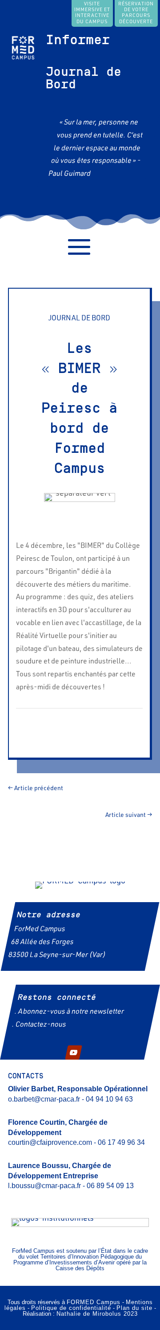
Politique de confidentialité (71, 1308)
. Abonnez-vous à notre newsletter (69, 1012)
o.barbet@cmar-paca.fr (44, 1099)
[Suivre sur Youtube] (73, 1052)
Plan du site (134, 1308)
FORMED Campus (93, 1302)
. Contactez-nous (39, 1024)
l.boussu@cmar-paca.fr (44, 1185)
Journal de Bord (83, 78)
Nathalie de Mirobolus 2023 (97, 1313)
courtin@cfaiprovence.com (50, 1142)
